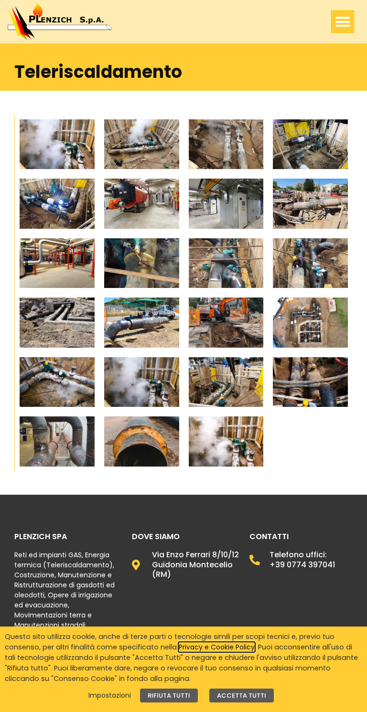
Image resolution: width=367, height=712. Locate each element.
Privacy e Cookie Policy (217, 647)
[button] (342, 22)
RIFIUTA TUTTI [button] (169, 695)
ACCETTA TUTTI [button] (241, 695)
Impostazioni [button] (109, 695)
